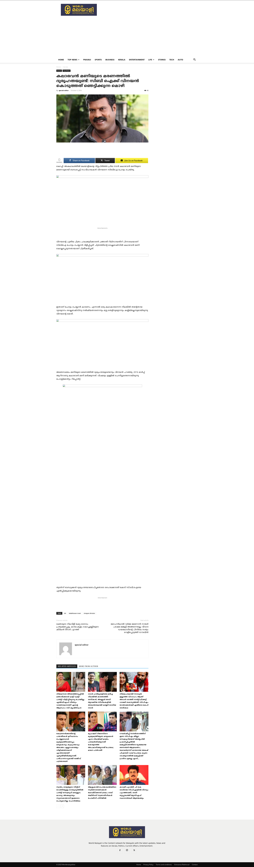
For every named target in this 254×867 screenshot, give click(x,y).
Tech (171, 59)
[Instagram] (127, 850)
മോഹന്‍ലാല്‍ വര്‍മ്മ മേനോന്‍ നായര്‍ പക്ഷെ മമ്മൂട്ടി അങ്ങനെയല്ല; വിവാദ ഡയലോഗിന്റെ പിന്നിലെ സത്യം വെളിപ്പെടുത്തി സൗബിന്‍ (129, 628)
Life (150, 59)
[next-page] (62, 806)
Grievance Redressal (181, 864)
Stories (162, 59)
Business (109, 59)
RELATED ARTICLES (67, 666)
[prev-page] (58, 806)
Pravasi (87, 59)
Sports (98, 59)
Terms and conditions (164, 864)
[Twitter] (134, 850)
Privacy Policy (148, 864)
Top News (72, 59)
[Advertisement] (149, 10)
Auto (180, 59)
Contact (195, 864)
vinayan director (89, 613)
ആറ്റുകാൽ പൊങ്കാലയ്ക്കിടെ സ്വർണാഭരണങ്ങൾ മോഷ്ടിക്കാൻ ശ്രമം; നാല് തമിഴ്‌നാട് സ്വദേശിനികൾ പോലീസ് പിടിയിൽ (102, 792)
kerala (121, 59)
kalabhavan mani (75, 613)
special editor (64, 90)
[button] (194, 60)
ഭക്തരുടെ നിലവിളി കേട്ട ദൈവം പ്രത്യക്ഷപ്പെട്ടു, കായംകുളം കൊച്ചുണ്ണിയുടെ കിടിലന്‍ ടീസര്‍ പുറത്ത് (77, 627)
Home (61, 59)
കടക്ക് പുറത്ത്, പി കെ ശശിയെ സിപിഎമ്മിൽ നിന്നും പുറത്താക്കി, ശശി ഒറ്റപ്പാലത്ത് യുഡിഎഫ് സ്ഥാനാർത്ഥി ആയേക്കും (134, 792)
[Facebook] (120, 850)
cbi (65, 613)
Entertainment (137, 59)
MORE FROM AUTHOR (88, 666)
